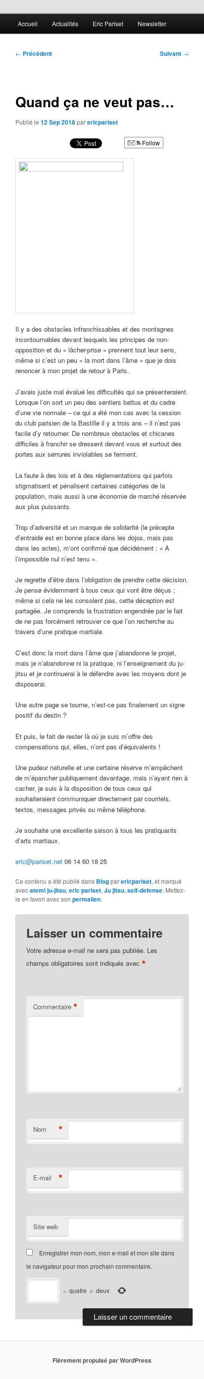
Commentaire (55, 1007)
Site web (45, 1226)
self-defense (144, 890)
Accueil (28, 23)
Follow (150, 142)
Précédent (33, 53)
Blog (102, 881)
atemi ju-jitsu (48, 890)
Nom (48, 1129)
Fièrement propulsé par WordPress (102, 1360)
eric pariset (85, 890)
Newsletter (152, 23)
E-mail (48, 1178)
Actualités (65, 23)
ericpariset (102, 122)
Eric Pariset (108, 23)
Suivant (174, 53)
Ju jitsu (114, 890)
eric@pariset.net (38, 861)
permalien (86, 899)
